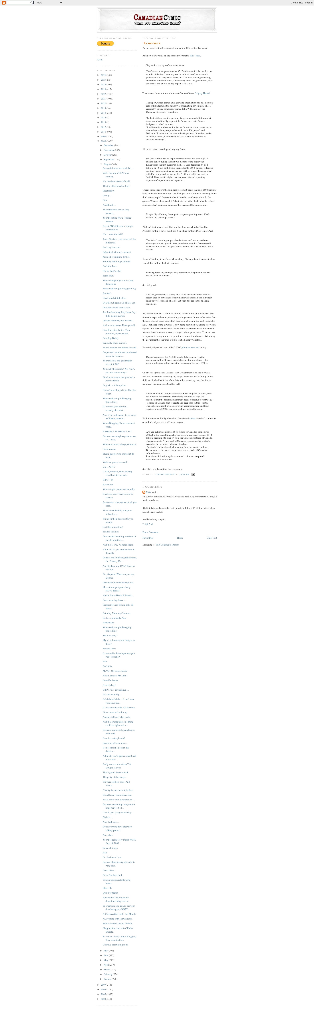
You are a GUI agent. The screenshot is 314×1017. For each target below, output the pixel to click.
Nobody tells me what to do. (116, 717)
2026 (103, 75)
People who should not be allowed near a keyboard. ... (120, 354)
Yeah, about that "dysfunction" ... (119, 799)
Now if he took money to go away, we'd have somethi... (119, 416)
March (107, 969)
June (106, 955)
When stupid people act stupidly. (119, 489)
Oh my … (107, 195)
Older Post (212, 537)
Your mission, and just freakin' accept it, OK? (117, 362)
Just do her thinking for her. (116, 256)
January (108, 979)
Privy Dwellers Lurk (112, 875)
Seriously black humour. (115, 342)
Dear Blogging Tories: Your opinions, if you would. (116, 331)
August (107, 164)
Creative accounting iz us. (115, 944)
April (106, 964)
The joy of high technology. (116, 186)
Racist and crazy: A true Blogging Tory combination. (119, 938)
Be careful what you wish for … (118, 168)
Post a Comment (150, 532)
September (109, 159)
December (109, 145)
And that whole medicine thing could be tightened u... (118, 723)
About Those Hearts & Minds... (118, 595)
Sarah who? (108, 275)
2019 (103, 108)
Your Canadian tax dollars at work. (120, 347)
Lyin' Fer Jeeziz (110, 892)
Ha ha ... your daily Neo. (114, 617)
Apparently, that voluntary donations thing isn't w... (116, 899)
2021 (103, 98)
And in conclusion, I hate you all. (119, 325)
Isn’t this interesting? (113, 526)
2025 (103, 79)
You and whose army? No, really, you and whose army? (119, 370)
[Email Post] (193, 474)
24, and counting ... (112, 694)
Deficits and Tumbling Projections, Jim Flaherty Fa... (120, 559)
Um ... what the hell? (113, 234)
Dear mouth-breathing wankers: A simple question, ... (119, 538)
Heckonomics (109, 449)
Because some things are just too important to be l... (119, 806)
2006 (103, 989)
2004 (103, 998)
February (108, 974)
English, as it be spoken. (115, 385)
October (108, 154)
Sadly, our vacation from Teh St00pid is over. (117, 765)
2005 (103, 994)
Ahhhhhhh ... (109, 204)
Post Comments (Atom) (167, 544)
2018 (103, 112)
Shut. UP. (107, 888)
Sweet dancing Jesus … (114, 600)
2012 (103, 127)
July (106, 950)
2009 (103, 136)
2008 (103, 141)
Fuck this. (107, 666)
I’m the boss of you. (112, 857)
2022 (103, 93)
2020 (103, 103)
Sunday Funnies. (111, 531)
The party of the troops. (114, 777)
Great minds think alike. (114, 298)
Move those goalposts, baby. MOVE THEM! (117, 588)
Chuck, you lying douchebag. (117, 812)
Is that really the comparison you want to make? (119, 655)
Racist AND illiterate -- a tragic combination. (118, 227)
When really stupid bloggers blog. (119, 288)
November (109, 150)
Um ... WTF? (109, 466)
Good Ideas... (109, 870)
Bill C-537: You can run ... (116, 689)
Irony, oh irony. (110, 847)
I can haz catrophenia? (114, 738)
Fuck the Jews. (110, 266)
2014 (103, 122)
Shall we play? (110, 635)
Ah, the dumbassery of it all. (116, 181)
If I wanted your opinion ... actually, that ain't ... (116, 408)
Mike (148, 492)
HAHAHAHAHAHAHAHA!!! (117, 431)
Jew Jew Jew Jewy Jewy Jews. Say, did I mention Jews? (119, 313)
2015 (103, 117)
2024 (103, 84)
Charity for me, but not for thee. (118, 790)
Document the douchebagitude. (118, 582)
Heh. (105, 200)
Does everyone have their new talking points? (117, 828)
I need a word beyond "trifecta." (118, 320)
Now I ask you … (111, 821)
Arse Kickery (109, 685)
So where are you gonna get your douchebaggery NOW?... (119, 907)
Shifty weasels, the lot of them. (118, 923)
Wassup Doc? (109, 648)
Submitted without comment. (117, 252)
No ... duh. (108, 835)
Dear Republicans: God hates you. (119, 302)
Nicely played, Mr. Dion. (115, 675)
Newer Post (147, 537)
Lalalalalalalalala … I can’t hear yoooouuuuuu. (118, 700)
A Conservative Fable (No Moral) (119, 914)
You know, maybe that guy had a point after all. (119, 378)
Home (180, 537)
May (106, 960)
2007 (103, 984)
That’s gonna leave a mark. (116, 772)
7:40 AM (147, 524)
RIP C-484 (108, 479)
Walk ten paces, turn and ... (116, 462)
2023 (103, 89)
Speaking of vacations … (115, 743)
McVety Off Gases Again (115, 670)
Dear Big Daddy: (111, 338)
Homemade (108, 622)
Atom (99, 59)
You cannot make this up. (115, 712)
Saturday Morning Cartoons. (117, 261)
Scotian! (107, 293)
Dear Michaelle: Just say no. (116, 307)
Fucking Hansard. (111, 247)
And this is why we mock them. (118, 544)
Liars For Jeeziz (110, 680)
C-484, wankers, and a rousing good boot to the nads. (117, 473)
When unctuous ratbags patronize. (119, 444)
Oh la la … (108, 817)
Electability (108, 190)
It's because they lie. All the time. (119, 707)
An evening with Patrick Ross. (117, 918)
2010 (103, 131)
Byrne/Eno (108, 484)
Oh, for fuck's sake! (112, 270)
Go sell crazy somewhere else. (117, 794)
